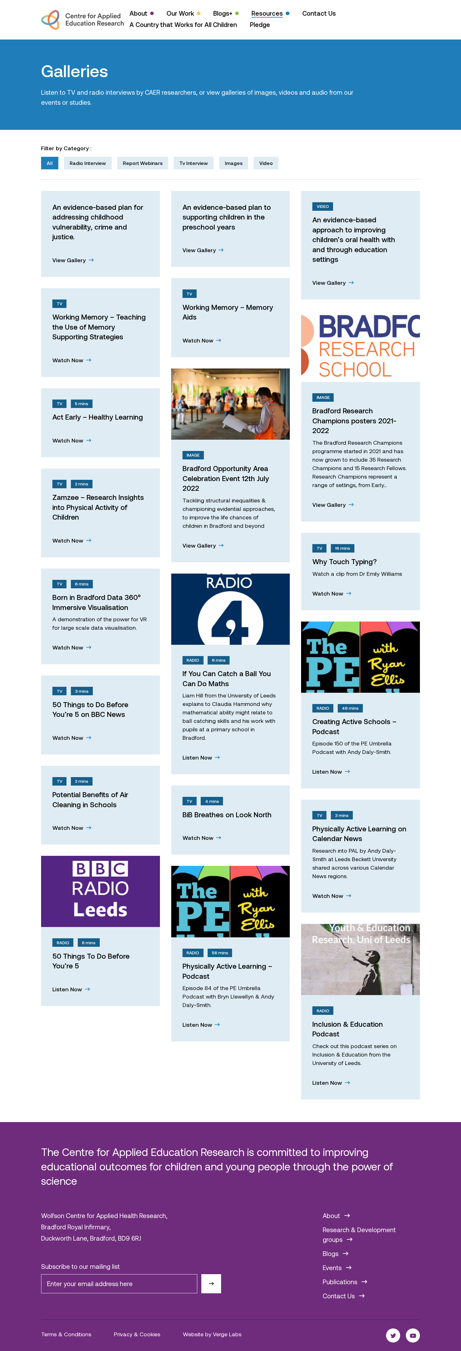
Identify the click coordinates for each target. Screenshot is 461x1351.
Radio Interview (88, 163)
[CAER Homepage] (82, 20)
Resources (267, 13)
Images (233, 163)
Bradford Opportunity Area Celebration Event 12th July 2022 (226, 478)
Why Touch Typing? (344, 561)
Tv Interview (193, 163)
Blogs (331, 1253)
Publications (341, 1281)
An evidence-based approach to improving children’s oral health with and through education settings (353, 239)
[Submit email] (211, 1283)
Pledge (260, 24)
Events (333, 1267)
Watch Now (199, 340)
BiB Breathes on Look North (227, 814)
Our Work (180, 13)
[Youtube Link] (413, 1335)
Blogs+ (222, 13)
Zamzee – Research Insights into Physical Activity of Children (98, 507)
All (50, 163)
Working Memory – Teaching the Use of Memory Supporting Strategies (99, 326)
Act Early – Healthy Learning (97, 416)
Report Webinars (142, 163)
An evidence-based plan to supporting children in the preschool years (227, 217)
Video (266, 163)
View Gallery (69, 260)
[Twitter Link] (393, 1335)
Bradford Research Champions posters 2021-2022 (354, 420)
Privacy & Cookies (137, 1334)
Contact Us (319, 13)
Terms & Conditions (66, 1334)
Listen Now (198, 757)
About (138, 13)
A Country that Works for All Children (183, 24)
